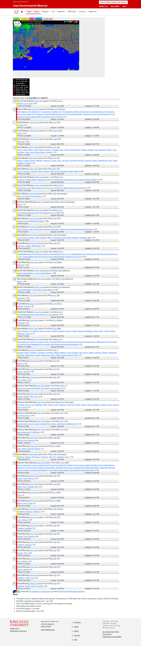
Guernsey (20, 265)
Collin (56, 405)
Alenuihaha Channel (45, 179)
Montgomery (45, 355)
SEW (60, 185)
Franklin (49, 152)
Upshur (19, 150)
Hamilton (75, 237)
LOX (59, 210)
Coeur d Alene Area (35, 229)
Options (38, 19)
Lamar (19, 237)
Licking (26, 306)
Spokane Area (22, 221)
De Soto (65, 160)
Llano (101, 331)
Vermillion (20, 578)
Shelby (84, 150)
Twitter (76, 627)
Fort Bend (49, 352)
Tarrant (83, 405)
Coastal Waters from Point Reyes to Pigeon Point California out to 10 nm (43, 254)
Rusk (62, 150)
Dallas (89, 405)
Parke (27, 578)
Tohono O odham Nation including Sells (40, 467)
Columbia (25, 171)
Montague (39, 405)
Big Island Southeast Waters (87, 179)
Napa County (22, 388)
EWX (55, 328)
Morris (37, 152)
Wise (45, 405)
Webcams (92, 11)
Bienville (80, 160)
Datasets (45, 11)
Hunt (32, 196)
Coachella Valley (33, 388)
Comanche (57, 237)
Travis (19, 331)
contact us (103, 6)
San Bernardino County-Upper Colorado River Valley (36, 424)
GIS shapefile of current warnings (40, 591)
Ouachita (88, 160)
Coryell (64, 237)
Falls (50, 457)
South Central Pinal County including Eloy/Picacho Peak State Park (42, 465)
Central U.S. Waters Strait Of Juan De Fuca (70, 188)
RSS (75, 640)
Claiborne (46, 160)
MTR (60, 251)
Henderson (21, 511)
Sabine (109, 150)
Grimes (37, 355)
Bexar (96, 331)
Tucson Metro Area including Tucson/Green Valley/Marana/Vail (71, 470)
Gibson (24, 380)
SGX (62, 386)
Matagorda (113, 352)
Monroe (31, 478)
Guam (19, 281)
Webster (39, 160)
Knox (19, 380)
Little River (54, 171)
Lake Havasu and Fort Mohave (28, 432)
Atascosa (81, 331)
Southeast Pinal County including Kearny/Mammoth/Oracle (77, 467)
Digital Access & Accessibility (112, 637)
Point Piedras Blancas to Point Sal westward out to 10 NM (38, 213)
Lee (30, 331)
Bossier (32, 160)
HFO (60, 177)
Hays (28, 333)
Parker (78, 405)
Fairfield (20, 306)
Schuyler (30, 448)
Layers (16, 19)
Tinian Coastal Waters (43, 273)
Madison (63, 352)
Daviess (20, 396)
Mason (19, 503)
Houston (75, 352)
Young (23, 407)
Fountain (39, 586)
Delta (37, 237)
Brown (24, 448)
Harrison (48, 150)
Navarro (29, 511)
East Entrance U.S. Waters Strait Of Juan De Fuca (35, 188)
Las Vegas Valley (23, 415)
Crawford (20, 528)
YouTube (77, 635)
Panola (67, 150)
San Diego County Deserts (50, 388)
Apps (29, 11)
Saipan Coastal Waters (25, 273)
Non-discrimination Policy (111, 632)
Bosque (28, 457)
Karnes (106, 331)
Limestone (60, 457)
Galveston (20, 355)
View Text (38, 101)
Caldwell (20, 163)
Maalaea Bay (58, 179)
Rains (19, 196)
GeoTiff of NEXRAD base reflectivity (71, 591)
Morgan (37, 448)
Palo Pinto (71, 405)
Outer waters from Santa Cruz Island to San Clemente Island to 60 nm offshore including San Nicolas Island (56, 342)
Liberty (91, 352)
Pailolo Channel (70, 179)
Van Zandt (26, 196)
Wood (25, 150)
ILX (54, 446)
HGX (55, 350)
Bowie (42, 152)
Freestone (44, 457)
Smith (36, 150)
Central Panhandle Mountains (82, 229)
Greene (20, 440)
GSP (55, 139)
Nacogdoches (75, 150)
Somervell (20, 405)
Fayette (74, 331)
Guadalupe (89, 331)
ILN (54, 304)
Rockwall (96, 405)
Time (32, 19)
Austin (53, 355)
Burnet (42, 331)
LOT (55, 122)
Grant (115, 160)
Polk (75, 355)
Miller (76, 171)
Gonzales (61, 331)
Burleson (20, 352)
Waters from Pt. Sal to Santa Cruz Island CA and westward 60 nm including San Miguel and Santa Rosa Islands (67, 343)
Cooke (27, 405)
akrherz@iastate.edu (48, 630)
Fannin (24, 237)
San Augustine (100, 150)
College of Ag (14, 628)
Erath (19, 204)
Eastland (43, 237)
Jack (32, 405)
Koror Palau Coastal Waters (42, 289)
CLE (56, 109)
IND (54, 243)
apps (124, 6)
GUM (60, 270)
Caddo (26, 160)
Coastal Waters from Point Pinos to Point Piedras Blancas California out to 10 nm (51, 256)
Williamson (21, 333)
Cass (27, 152)
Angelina (90, 150)
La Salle (20, 125)
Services (82, 11)
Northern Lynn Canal (24, 103)
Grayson (31, 237)
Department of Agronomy (18, 631)
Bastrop (25, 331)
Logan (19, 133)
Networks (61, 11)
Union (59, 160)
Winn (110, 160)
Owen (25, 478)
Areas (36, 11)
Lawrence (20, 246)
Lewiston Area (65, 229)
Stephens (62, 405)
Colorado (97, 352)
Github (76, 631)
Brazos (27, 352)
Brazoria (70, 355)
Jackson (20, 160)
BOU (55, 131)
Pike (31, 396)
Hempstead (62, 171)
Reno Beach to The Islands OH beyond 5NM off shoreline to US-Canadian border (52, 114)
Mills (69, 237)
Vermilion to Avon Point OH (52, 116)
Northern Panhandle (51, 229)
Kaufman (103, 405)
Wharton (33, 352)
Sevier (40, 171)
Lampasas (83, 237)
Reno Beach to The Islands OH (28, 112)
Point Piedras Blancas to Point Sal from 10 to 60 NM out (37, 314)
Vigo (18, 561)
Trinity (69, 352)
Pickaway (20, 323)
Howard (46, 171)
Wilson (112, 331)
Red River (20, 152)
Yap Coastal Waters (24, 289)
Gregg (41, 150)
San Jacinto (83, 352)
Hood (110, 405)
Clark (19, 569)
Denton (50, 405)
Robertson (21, 457)
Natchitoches (103, 160)
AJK (59, 101)
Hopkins (38, 196)
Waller (58, 355)
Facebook (77, 622)
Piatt (18, 495)
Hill (54, 457)
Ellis (18, 407)
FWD (55, 193)
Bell (89, 237)
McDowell (20, 141)
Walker (56, 352)
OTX (54, 218)
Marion (30, 150)
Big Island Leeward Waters (27, 179)
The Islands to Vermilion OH (51, 112)
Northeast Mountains (36, 221)
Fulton (25, 503)
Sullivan (25, 520)
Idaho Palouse (22, 229)
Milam (49, 237)
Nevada (70, 171)
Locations (24, 19)
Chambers (41, 352)
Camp (32, 152)
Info (53, 11)
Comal (68, 331)
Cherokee (55, 150)
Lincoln (53, 160)
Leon (67, 457)
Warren (27, 586)
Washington (36, 246)
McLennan (36, 457)
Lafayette (33, 171)
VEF (62, 413)
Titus (114, 150)
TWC (62, 463)
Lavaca (48, 331)
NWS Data (72, 11)
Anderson (36, 511)
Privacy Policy (107, 634)
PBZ (55, 262)
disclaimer (115, 6)
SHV (54, 147)
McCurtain (21, 298)
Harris (64, 355)
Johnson (116, 405)
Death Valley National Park (66, 424)
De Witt (54, 331)
